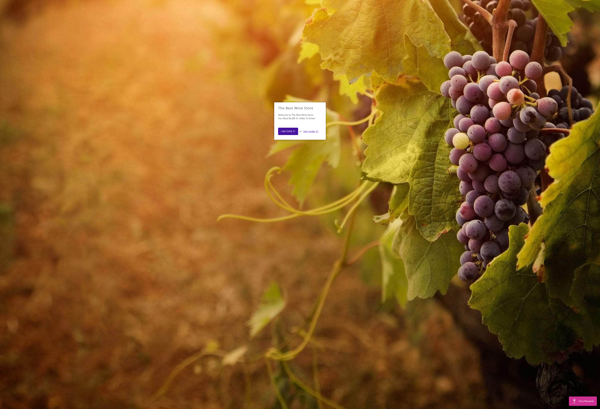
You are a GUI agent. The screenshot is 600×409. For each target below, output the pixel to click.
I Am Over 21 (288, 131)
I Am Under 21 (311, 131)
